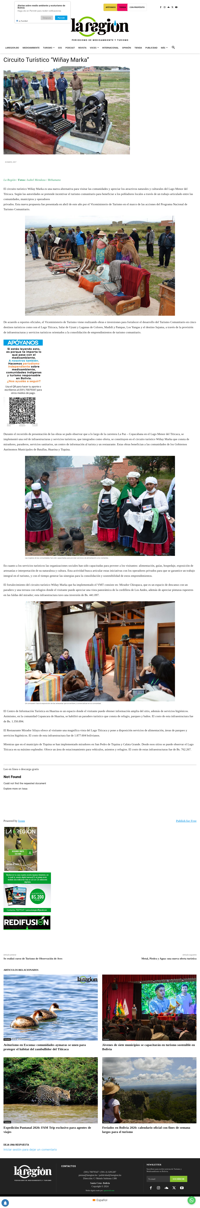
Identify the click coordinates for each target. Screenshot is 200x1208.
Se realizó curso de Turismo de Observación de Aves (33, 958)
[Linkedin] (107, 170)
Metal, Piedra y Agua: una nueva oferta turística (168, 958)
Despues (47, 17)
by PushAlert (23, 21)
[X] (172, 7)
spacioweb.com (109, 1190)
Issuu (21, 820)
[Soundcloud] (168, 7)
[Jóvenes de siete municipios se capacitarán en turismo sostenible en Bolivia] (149, 1008)
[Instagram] (165, 7)
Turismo (106, 1039)
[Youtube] (176, 7)
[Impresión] (113, 170)
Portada (7, 1039)
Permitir (61, 17)
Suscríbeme (179, 1179)
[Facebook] (161, 7)
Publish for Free (186, 820)
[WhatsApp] (100, 170)
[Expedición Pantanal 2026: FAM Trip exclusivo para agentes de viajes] (51, 1090)
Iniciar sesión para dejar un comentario (30, 1149)
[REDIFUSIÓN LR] (100, 922)
